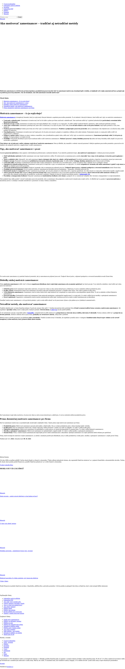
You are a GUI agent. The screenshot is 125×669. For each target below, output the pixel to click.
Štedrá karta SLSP (9, 634)
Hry (5, 652)
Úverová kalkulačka (9, 4)
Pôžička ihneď (8, 608)
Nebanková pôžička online (11, 626)
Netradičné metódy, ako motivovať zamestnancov (18, 106)
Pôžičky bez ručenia (9, 610)
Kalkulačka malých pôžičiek (12, 5)
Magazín (6, 14)
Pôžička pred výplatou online (12, 628)
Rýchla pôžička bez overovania (13, 611)
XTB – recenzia (8, 642)
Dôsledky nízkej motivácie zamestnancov (16, 104)
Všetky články (4, 581)
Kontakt (2, 663)
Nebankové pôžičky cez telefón (13, 633)
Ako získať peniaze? (10, 607)
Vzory (5, 649)
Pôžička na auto (8, 623)
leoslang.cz (10, 666)
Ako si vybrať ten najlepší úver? (13, 605)
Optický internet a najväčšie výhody (14, 603)
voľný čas (54, 309)
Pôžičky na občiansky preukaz (12, 621)
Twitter (2, 465)
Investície (6, 7)
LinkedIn (7, 465)
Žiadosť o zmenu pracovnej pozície (14, 613)
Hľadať (20, 17)
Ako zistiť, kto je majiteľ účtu (12, 602)
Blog (11, 465)
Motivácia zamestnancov (7, 117)
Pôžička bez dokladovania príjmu (13, 624)
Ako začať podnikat (9, 629)
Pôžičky (6, 10)
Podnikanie (7, 650)
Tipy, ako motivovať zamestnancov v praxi (16, 103)
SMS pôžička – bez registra (11, 631)
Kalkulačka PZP (8, 9)
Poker (5, 654)
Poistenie (6, 12)
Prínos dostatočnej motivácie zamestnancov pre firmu (19, 108)
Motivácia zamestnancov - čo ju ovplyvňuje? (16, 101)
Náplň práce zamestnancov (11, 619)
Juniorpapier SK (84, 174)
